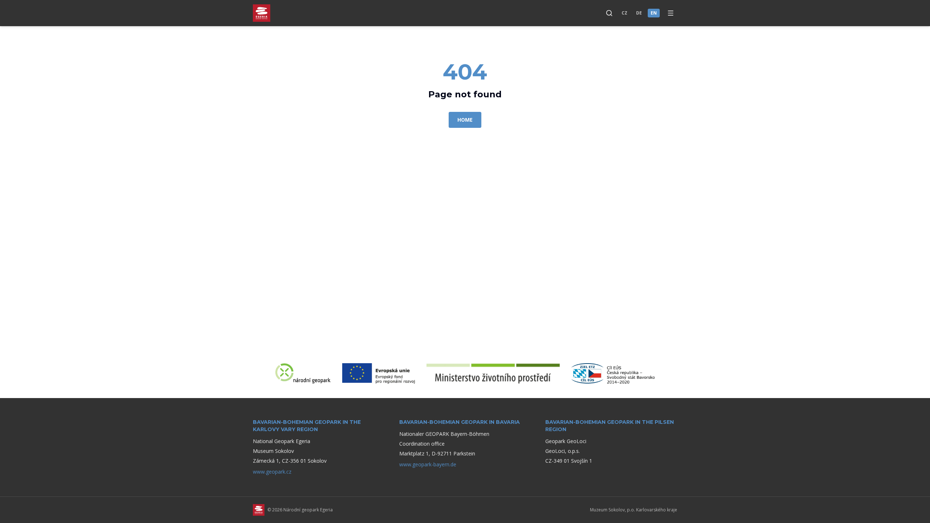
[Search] (609, 13)
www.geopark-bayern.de (427, 464)
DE (639, 13)
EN (654, 13)
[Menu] (670, 13)
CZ (624, 13)
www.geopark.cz (272, 471)
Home (465, 119)
